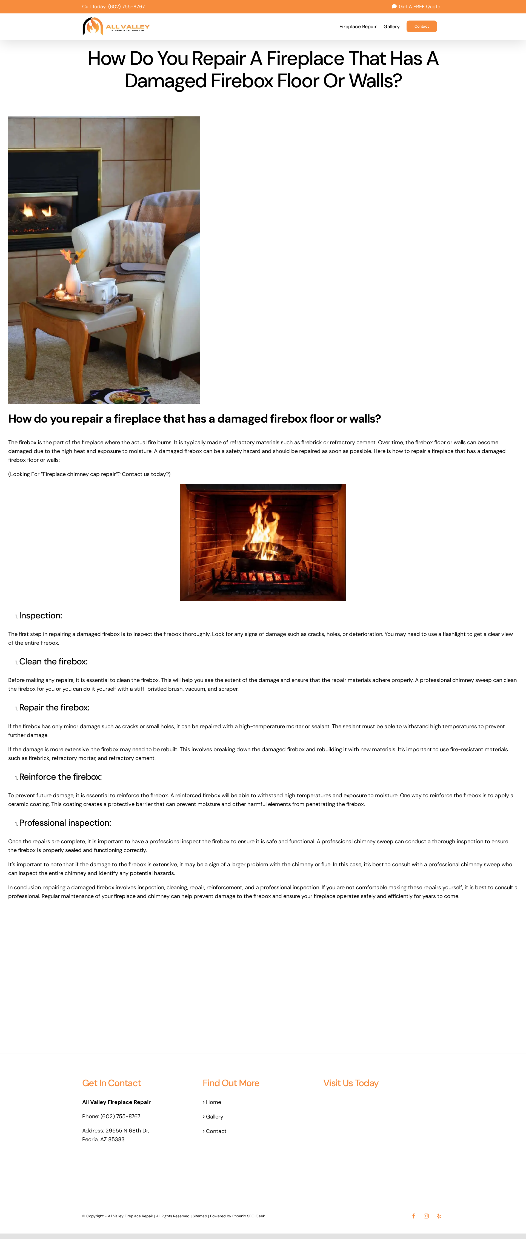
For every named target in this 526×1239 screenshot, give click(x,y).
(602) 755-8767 (126, 6)
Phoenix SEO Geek (248, 1216)
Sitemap (200, 1216)
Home (213, 1102)
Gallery (214, 1116)
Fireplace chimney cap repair (79, 474)
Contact (216, 1131)
